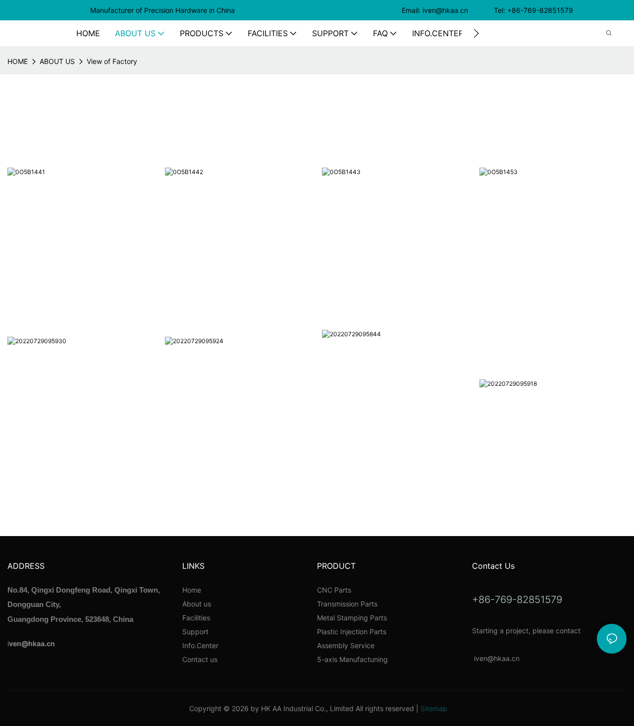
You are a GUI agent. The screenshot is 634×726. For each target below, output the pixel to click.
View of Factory (112, 61)
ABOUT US (57, 61)
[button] (476, 33)
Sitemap (434, 708)
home (17, 61)
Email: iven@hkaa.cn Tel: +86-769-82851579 (488, 10)
